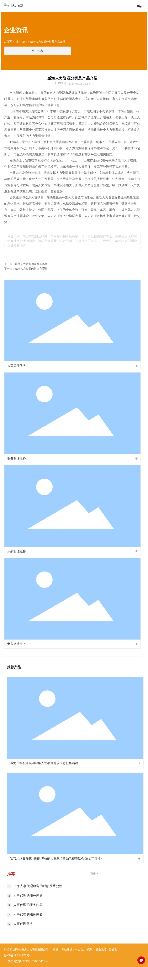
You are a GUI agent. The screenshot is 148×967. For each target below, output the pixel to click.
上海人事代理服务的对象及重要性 (37, 886)
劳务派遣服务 (16, 644)
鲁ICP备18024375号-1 (18, 955)
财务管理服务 (16, 458)
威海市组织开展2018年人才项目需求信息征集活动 (44, 763)
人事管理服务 (16, 365)
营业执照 (101, 949)
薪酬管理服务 (16, 551)
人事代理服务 (23, 924)
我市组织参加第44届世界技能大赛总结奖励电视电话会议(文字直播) (56, 858)
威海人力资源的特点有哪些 (31, 268)
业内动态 (21, 41)
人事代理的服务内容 (28, 895)
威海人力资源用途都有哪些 (31, 264)
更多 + (94, 873)
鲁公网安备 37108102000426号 (28, 961)
